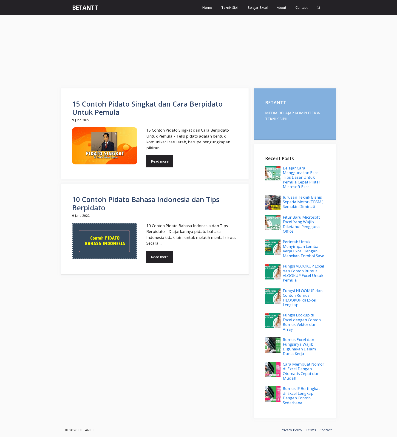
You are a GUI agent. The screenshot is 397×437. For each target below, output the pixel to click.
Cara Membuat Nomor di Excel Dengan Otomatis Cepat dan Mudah (303, 371)
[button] (318, 7)
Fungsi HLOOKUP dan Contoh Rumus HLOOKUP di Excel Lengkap (303, 297)
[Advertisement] (198, 49)
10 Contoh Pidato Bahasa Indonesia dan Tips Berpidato (145, 203)
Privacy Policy (291, 430)
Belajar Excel (257, 7)
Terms (311, 430)
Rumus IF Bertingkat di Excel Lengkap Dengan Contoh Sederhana (301, 395)
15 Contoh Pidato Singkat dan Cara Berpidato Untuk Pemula (147, 108)
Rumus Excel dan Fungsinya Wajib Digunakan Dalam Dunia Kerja (299, 346)
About (281, 7)
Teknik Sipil (229, 7)
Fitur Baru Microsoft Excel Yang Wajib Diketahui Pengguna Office (301, 224)
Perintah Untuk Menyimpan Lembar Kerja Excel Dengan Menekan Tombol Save (303, 248)
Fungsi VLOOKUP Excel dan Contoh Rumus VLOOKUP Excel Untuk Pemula (303, 273)
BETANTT (85, 7)
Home (207, 7)
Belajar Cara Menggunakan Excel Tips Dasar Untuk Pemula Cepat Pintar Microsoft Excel (301, 177)
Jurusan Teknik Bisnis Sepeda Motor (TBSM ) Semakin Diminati (303, 202)
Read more (160, 161)
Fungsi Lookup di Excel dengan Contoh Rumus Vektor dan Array (302, 322)
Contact (301, 7)
